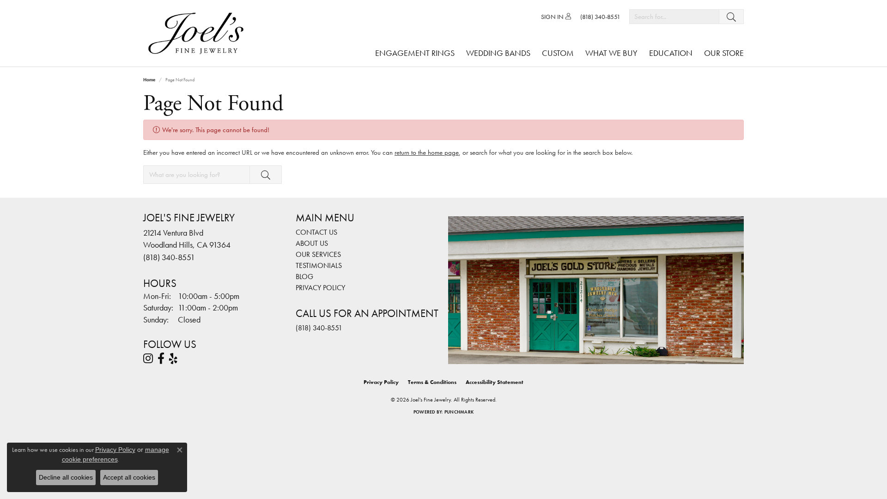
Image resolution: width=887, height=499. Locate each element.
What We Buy (611, 53)
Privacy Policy (320, 287)
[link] (600, 17)
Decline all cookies (66, 477)
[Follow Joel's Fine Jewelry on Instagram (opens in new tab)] (148, 358)
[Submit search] (731, 16)
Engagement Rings (415, 53)
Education (671, 53)
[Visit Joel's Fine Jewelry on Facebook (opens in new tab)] (161, 358)
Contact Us (316, 232)
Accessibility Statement (494, 382)
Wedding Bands (498, 53)
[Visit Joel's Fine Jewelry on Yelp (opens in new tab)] (173, 358)
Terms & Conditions (432, 382)
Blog (304, 276)
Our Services (318, 254)
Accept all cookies (129, 477)
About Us (312, 243)
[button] (556, 17)
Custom (558, 53)
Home (149, 80)
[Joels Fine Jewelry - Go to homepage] (198, 33)
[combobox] (674, 16)
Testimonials (319, 265)
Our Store (724, 53)
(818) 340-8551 (319, 328)
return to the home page (427, 152)
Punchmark (459, 412)
